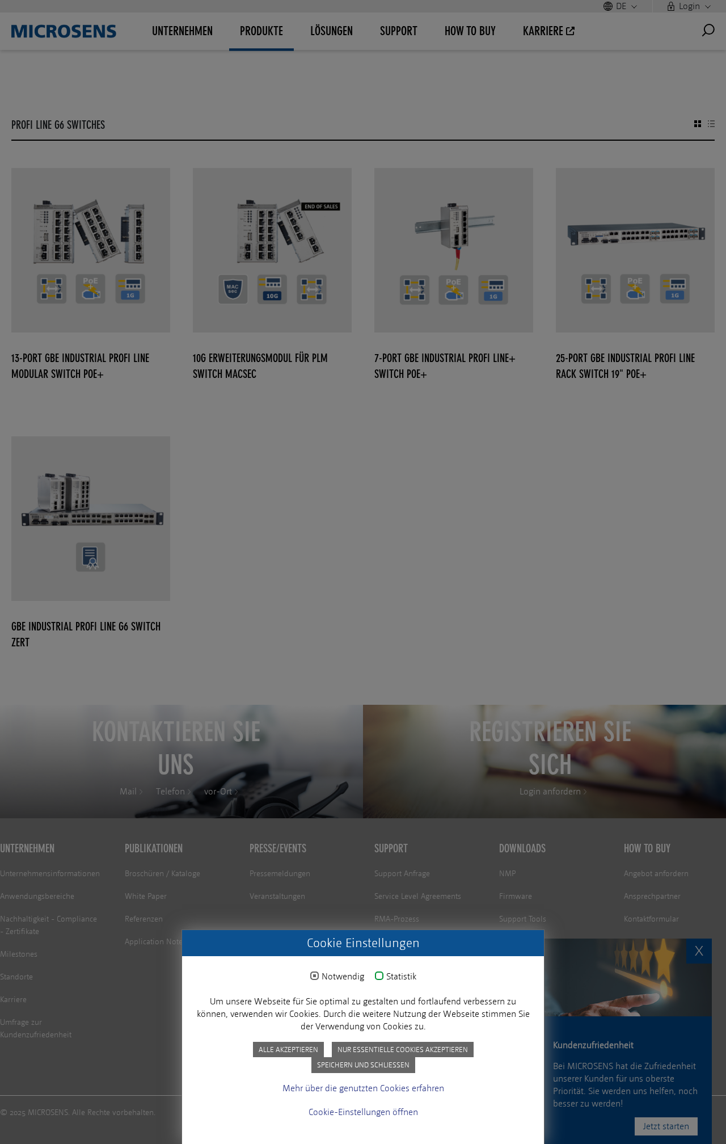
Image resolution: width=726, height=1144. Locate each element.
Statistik (401, 976)
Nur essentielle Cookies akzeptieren (402, 1049)
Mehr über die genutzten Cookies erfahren (363, 1088)
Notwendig (343, 976)
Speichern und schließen (363, 1065)
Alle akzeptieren (288, 1049)
